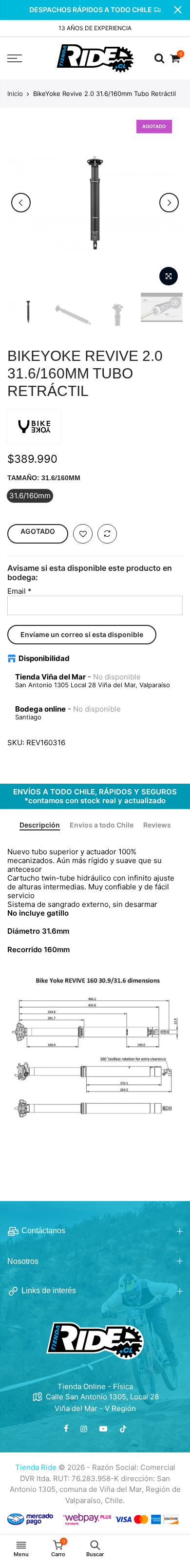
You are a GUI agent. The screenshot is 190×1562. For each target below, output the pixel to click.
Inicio (15, 93)
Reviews (157, 825)
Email (19, 591)
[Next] (169, 202)
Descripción (39, 825)
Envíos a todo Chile (101, 825)
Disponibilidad (44, 658)
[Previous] (21, 202)
